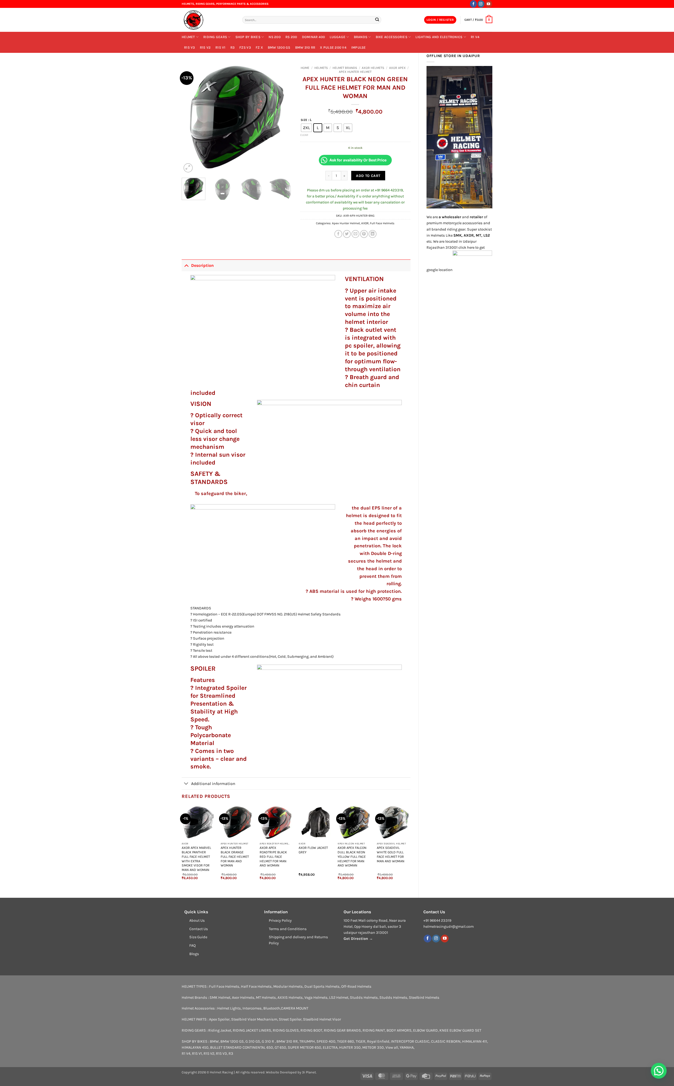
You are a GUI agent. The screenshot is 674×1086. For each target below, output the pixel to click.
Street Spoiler (290, 1019)
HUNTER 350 (350, 1047)
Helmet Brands (345, 68)
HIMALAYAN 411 (474, 1041)
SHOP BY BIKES (247, 37)
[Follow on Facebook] (473, 3)
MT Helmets (266, 997)
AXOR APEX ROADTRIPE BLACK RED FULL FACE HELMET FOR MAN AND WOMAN (273, 856)
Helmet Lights (229, 1008)
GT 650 (280, 1047)
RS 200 (291, 37)
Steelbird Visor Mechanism (254, 1019)
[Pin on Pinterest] (364, 234)
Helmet (188, 37)
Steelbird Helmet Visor (322, 1019)
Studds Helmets (364, 997)
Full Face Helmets (382, 223)
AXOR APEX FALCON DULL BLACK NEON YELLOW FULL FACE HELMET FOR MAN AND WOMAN (352, 856)
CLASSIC (422, 1041)
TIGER (360, 1041)
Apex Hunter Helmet (355, 72)
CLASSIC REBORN (445, 1041)
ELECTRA (330, 1047)
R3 (232, 47)
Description (202, 265)
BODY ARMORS (399, 1030)
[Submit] (377, 20)
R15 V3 (189, 47)
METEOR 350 (373, 1047)
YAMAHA (407, 1047)
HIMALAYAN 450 (195, 1047)
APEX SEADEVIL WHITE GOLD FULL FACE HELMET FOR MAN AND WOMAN (390, 854)
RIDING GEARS (215, 37)
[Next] (283, 119)
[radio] (306, 128)
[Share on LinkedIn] (372, 234)
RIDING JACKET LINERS (252, 1030)
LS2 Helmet (338, 997)
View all (391, 1047)
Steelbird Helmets (424, 997)
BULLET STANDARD (226, 1047)
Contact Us (198, 929)
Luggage (337, 37)
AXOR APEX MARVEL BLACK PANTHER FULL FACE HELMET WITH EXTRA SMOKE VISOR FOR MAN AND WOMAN (196, 859)
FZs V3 (245, 47)
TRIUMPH (307, 1041)
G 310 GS (252, 1041)
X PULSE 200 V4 (333, 47)
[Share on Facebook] (338, 234)
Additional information (213, 783)
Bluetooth (271, 1008)
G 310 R (268, 1041)
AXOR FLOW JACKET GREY (313, 850)
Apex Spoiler (219, 1019)
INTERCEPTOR (402, 1041)
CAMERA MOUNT (294, 1008)
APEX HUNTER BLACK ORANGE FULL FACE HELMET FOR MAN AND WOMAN (235, 856)
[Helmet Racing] (208, 20)
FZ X (259, 47)
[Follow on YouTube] (488, 3)
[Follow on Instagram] (481, 3)
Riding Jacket (219, 1030)
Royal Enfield (378, 1041)
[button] (440, 20)
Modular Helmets (288, 986)
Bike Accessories (391, 37)
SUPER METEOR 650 (304, 1047)
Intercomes (252, 1008)
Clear (304, 135)
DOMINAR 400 (313, 37)
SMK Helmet (220, 997)
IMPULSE (358, 47)
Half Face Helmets (256, 986)
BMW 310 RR (305, 47)
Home (305, 68)
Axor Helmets (373, 68)
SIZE (304, 119)
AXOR (365, 223)
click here (466, 247)
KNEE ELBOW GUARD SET (460, 1030)
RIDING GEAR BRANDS (342, 1030)
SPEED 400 (325, 1041)
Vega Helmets (316, 997)
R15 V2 (205, 47)
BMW (214, 1041)
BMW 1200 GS (279, 47)
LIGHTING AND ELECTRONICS (438, 37)
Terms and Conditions (288, 929)
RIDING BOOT (311, 1030)
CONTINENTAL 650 (257, 1047)
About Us (197, 920)
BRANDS (361, 37)
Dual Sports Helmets (322, 986)
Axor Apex (397, 68)
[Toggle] (186, 265)
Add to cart (368, 176)
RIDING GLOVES (286, 1030)
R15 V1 (220, 47)
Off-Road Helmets (356, 986)
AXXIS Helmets (290, 997)
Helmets (321, 68)
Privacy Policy (280, 920)
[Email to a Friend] (355, 234)
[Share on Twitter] (347, 234)
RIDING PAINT (374, 1030)
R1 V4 (475, 37)
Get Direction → (358, 938)
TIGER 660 (345, 1041)
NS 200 (275, 37)
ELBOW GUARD (425, 1030)
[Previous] (190, 119)
